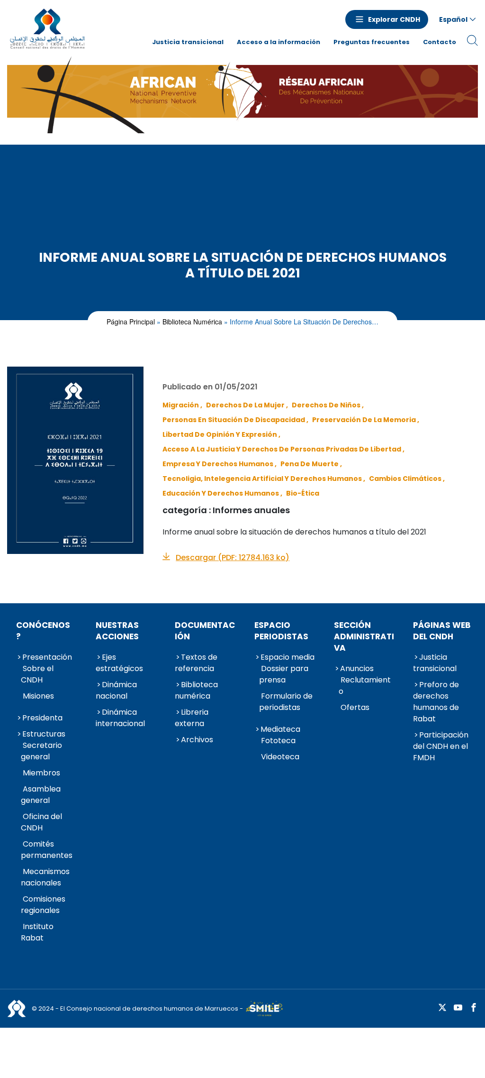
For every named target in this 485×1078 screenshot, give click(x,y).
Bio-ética (302, 493)
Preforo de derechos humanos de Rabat (436, 701)
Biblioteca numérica (192, 321)
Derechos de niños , (328, 405)
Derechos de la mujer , (247, 405)
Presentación (47, 657)
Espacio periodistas (281, 630)
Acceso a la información (278, 41)
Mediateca (280, 729)
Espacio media (287, 657)
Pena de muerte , (311, 464)
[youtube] (458, 1008)
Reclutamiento (365, 685)
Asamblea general (41, 794)
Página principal (131, 321)
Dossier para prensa (283, 674)
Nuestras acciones (117, 630)
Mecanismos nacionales (45, 877)
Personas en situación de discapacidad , (235, 419)
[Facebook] (473, 1008)
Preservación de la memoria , (365, 419)
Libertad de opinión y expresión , (221, 434)
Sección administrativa (364, 636)
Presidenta (42, 717)
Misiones (38, 696)
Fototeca (278, 740)
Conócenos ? (43, 630)
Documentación (205, 630)
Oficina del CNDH (41, 822)
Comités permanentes (46, 849)
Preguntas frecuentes (371, 41)
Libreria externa (191, 718)
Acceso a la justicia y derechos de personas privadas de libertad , (283, 449)
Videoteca (280, 756)
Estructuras (43, 733)
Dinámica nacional (116, 690)
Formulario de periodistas (286, 702)
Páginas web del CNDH (442, 630)
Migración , (182, 405)
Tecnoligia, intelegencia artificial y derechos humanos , (263, 478)
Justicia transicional (188, 41)
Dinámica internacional (120, 718)
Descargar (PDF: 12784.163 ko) (232, 557)
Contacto (439, 41)
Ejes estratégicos (119, 663)
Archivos (197, 739)
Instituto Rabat (37, 932)
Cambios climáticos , (407, 478)
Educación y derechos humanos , (222, 493)
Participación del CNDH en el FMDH (440, 746)
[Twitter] (442, 1008)
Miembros (41, 772)
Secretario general (41, 751)
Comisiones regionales (43, 905)
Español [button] (453, 19)
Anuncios (357, 668)
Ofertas (355, 707)
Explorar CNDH (394, 19)
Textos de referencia (196, 663)
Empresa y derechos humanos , (219, 464)
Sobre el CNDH (37, 674)
